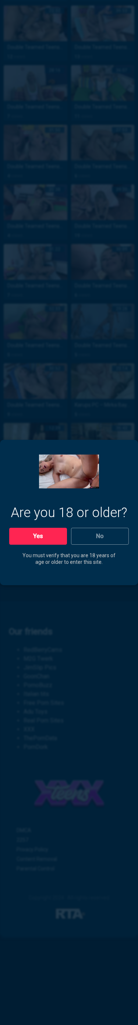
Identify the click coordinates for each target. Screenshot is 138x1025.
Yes (38, 536)
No (100, 536)
